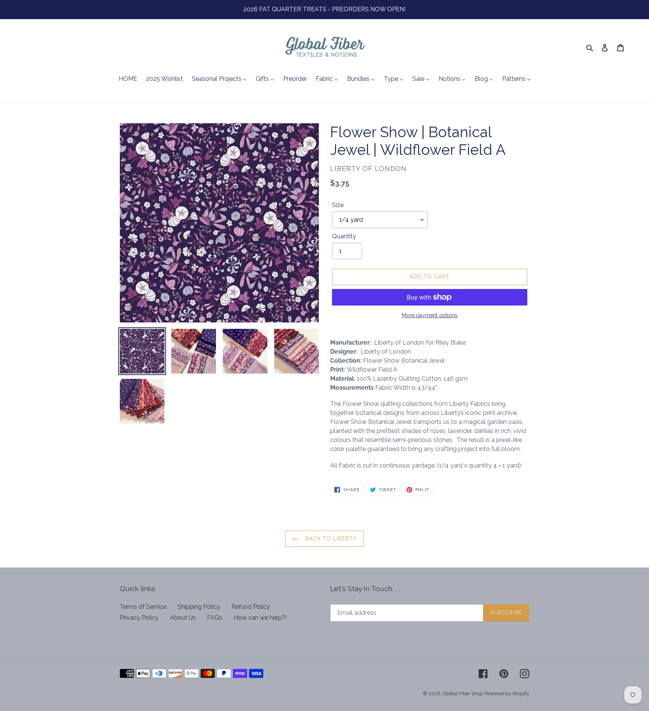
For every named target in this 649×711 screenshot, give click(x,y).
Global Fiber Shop (463, 693)
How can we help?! (260, 617)
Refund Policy (250, 606)
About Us (183, 617)
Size (338, 205)
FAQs (214, 617)
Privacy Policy (139, 617)
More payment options (429, 315)
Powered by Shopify (506, 693)
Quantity (344, 236)
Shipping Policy (199, 606)
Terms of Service (143, 606)
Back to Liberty (330, 539)
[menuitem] (128, 79)
